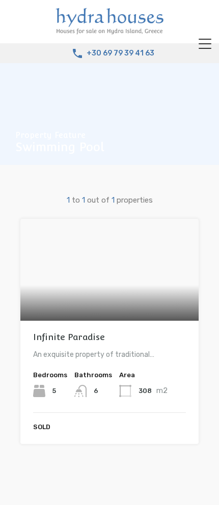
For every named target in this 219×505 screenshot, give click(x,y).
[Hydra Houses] (109, 31)
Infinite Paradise (69, 337)
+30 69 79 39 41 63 (120, 53)
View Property (110, 300)
